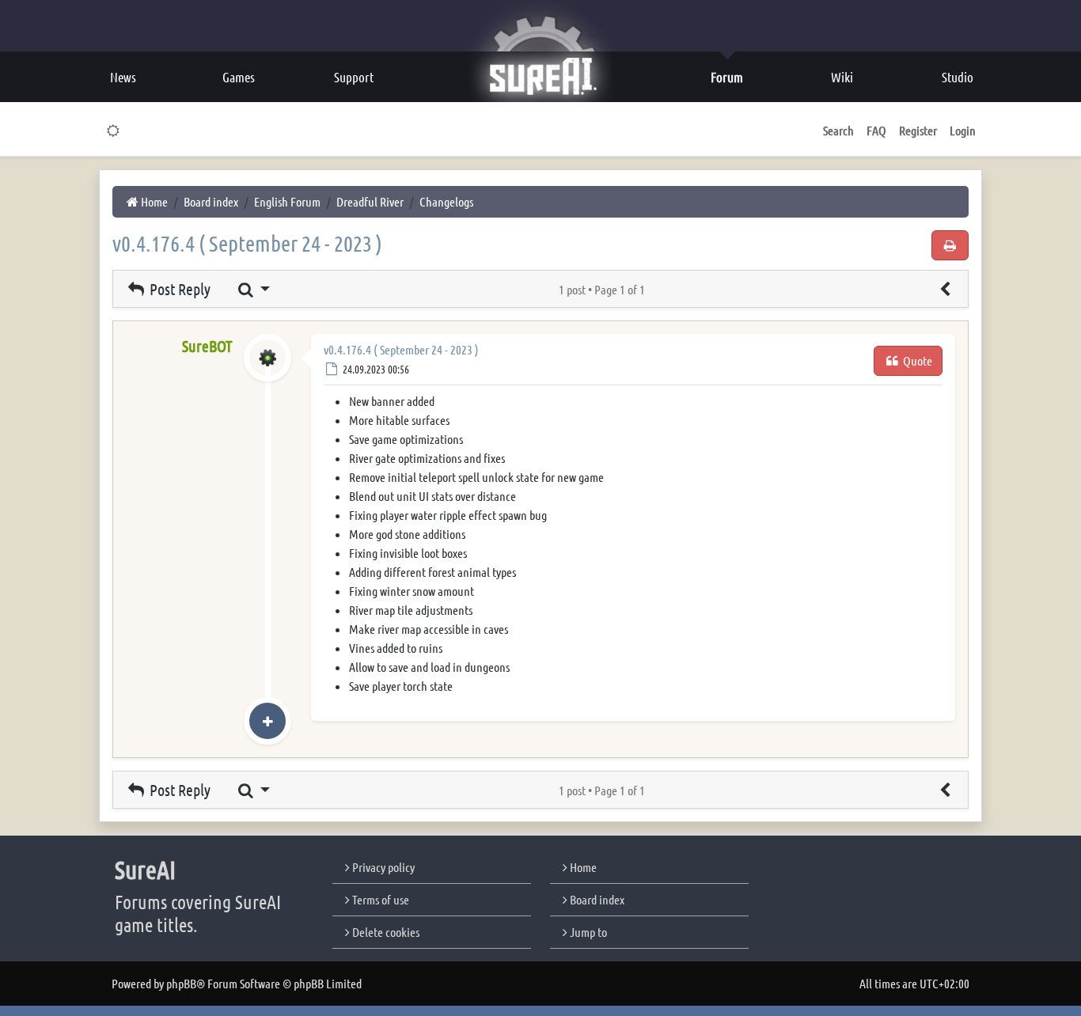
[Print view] (950, 245)
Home (582, 866)
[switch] (113, 130)
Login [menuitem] (963, 130)
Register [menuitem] (918, 130)
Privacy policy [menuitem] (382, 866)
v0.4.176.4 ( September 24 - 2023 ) (247, 243)
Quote (916, 360)
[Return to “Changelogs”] (945, 289)
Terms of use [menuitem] (379, 899)
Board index (595, 899)
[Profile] (267, 373)
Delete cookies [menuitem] (384, 931)
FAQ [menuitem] (876, 130)
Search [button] (838, 130)
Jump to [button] (587, 931)
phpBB (181, 983)
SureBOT (207, 345)
